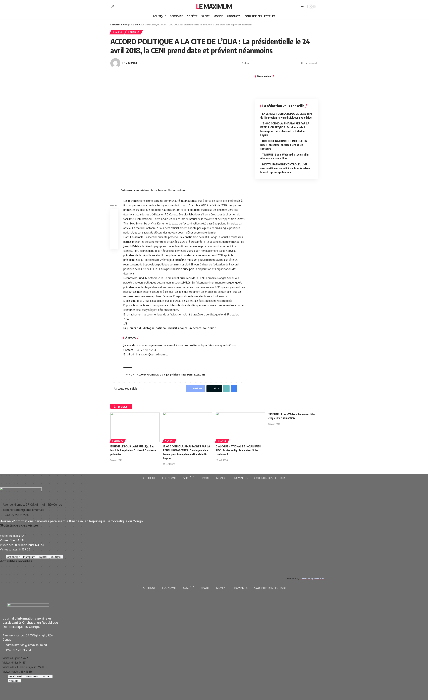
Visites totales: (9, 549)
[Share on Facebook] (254, 63)
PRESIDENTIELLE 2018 (193, 374)
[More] (295, 63)
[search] (297, 6)
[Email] (280, 63)
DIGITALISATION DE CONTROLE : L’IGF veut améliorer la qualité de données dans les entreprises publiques (285, 168)
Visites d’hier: (8, 540)
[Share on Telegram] (274, 63)
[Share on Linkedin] (269, 63)
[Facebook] (118, 6)
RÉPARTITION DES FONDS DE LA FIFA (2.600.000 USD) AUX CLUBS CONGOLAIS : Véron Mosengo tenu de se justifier (97, 578)
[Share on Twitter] (259, 63)
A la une (118, 32)
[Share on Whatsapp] (264, 63)
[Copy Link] (285, 63)
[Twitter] (122, 6)
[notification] (293, 6)
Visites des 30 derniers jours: (17, 545)
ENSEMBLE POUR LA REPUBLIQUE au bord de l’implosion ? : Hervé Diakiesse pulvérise (133, 450)
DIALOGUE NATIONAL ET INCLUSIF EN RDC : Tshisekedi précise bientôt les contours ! (283, 144)
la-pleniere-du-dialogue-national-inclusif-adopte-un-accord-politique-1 (169, 328)
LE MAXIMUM (129, 63)
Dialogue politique (170, 374)
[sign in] (113, 6)
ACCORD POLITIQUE (148, 374)
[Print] (290, 63)
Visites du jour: (9, 535)
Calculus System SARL (313, 578)
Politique (133, 32)
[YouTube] (125, 6)
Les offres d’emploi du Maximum (19, 573)
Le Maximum (214, 7)
